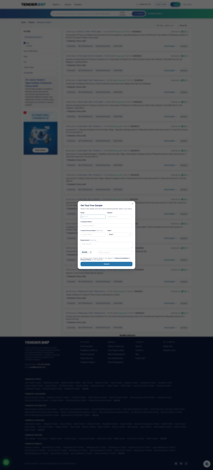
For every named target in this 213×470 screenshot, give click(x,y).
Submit (106, 264)
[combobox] (119, 234)
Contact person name (92, 230)
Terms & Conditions (121, 258)
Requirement (88, 240)
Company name (87, 221)
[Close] (132, 204)
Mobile (110, 213)
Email (83, 213)
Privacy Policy (86, 260)
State (109, 230)
